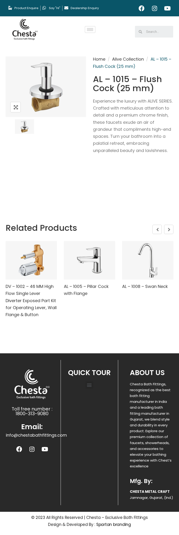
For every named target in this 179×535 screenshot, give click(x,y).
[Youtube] (167, 8)
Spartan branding (113, 524)
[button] (89, 385)
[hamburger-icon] (90, 29)
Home (99, 59)
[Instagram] (154, 8)
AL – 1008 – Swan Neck (145, 286)
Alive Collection (128, 59)
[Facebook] (142, 8)
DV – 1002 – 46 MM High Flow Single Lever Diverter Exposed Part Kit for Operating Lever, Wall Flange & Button (31, 300)
